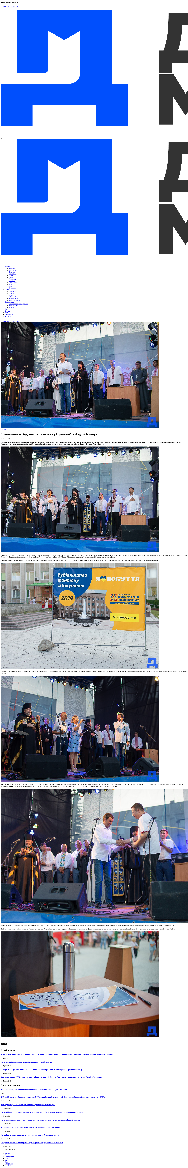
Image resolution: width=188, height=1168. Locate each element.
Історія (11, 295)
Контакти (8, 316)
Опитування (9, 314)
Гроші (11, 284)
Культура (12, 272)
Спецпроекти (9, 302)
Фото (6, 309)
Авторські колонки (15, 300)
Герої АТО (12, 297)
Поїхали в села (14, 305)
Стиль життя (13, 282)
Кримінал (12, 281)
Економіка (12, 274)
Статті (7, 289)
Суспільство (13, 270)
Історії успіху (13, 291)
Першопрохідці (14, 298)
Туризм (11, 277)
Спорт (11, 275)
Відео (6, 312)
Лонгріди (12, 307)
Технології (12, 279)
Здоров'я (11, 286)
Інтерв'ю (11, 293)
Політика (12, 268)
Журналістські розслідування (18, 304)
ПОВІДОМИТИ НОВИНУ (10, 7)
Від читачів (12, 288)
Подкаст (7, 311)
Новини (7, 267)
